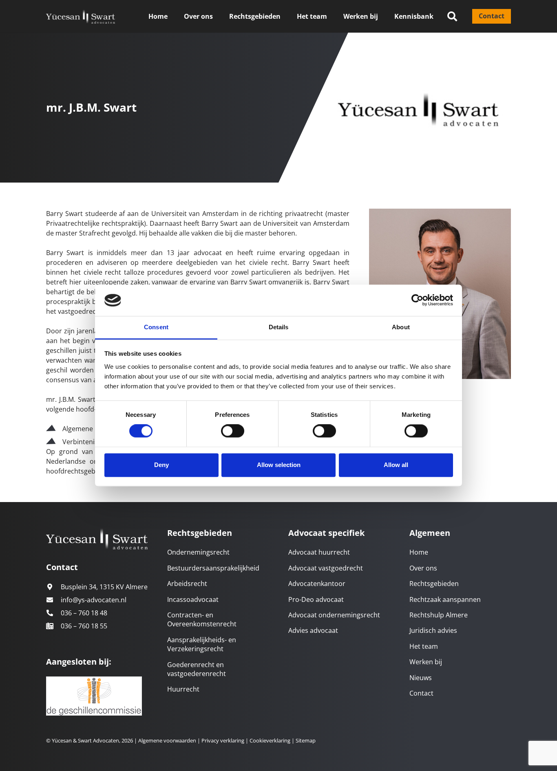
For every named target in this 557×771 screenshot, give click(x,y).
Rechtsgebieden (434, 583)
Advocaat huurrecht (319, 552)
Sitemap (306, 740)
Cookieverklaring (270, 740)
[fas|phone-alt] (53, 613)
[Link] (80, 16)
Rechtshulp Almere (438, 614)
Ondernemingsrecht (198, 552)
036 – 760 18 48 (84, 612)
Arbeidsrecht (187, 583)
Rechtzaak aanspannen (445, 599)
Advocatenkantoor (316, 583)
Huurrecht (183, 689)
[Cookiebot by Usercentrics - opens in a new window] (417, 300)
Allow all (396, 464)
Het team (423, 646)
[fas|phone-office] (53, 626)
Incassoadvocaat (193, 599)
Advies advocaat (313, 630)
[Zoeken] (452, 16)
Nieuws (420, 677)
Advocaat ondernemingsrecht (334, 614)
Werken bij (425, 661)
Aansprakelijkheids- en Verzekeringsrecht (201, 644)
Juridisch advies (433, 630)
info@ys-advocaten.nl (93, 599)
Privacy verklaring (222, 740)
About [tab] (401, 327)
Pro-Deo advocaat (316, 599)
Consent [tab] (156, 327)
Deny (161, 464)
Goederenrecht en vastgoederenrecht (196, 669)
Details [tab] (279, 327)
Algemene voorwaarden (167, 740)
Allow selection (279, 464)
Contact (421, 693)
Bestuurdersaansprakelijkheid (213, 568)
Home (418, 552)
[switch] (232, 431)
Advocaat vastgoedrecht (325, 568)
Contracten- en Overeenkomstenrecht (202, 619)
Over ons (423, 568)
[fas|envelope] (53, 600)
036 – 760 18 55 (84, 625)
